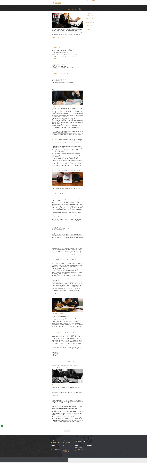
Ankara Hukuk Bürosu (54, 139)
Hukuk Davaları (64, 452)
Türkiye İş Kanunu (57, 119)
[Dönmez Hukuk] (56, 3)
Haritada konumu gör (77, 450)
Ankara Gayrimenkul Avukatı (66, 451)
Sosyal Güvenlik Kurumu (79, 159)
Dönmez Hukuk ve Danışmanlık (54, 458)
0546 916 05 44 (77, 448)
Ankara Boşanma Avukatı (66, 450)
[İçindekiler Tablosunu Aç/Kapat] (81, 32)
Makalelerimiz (64, 453)
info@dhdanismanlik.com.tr (79, 449)
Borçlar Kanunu (62, 199)
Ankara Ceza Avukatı (65, 449)
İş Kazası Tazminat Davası (55, 424)
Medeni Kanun (56, 65)
